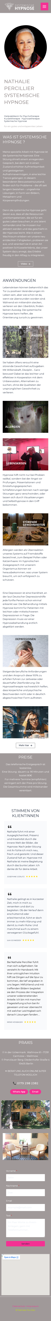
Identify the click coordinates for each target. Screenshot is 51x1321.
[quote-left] (9, 826)
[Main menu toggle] (44, 6)
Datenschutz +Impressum (25, 1306)
